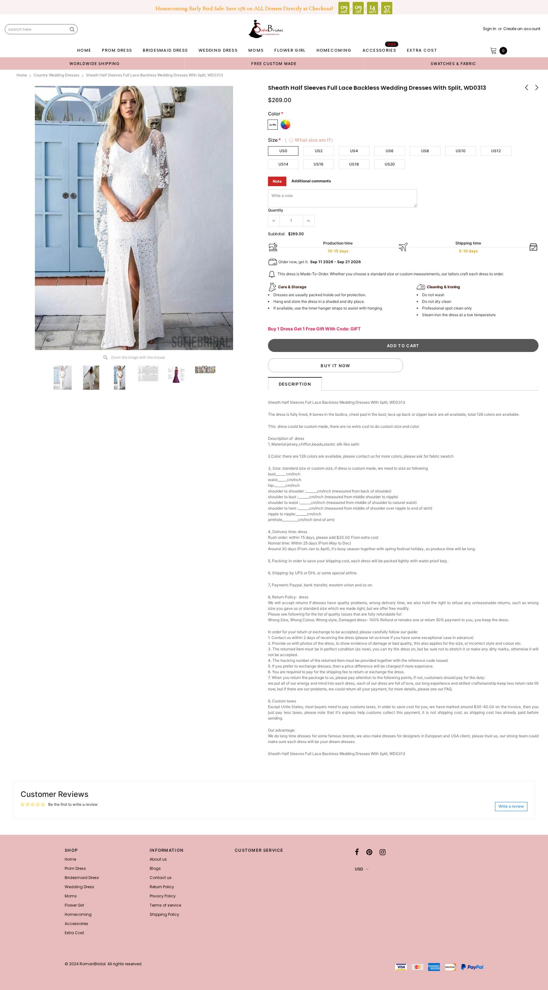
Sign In (489, 28)
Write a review (511, 806)
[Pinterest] (369, 852)
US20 (390, 164)
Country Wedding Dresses (56, 75)
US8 (425, 150)
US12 (496, 150)
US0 (283, 150)
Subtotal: (276, 234)
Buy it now (335, 365)
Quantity (275, 210)
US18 (354, 164)
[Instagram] (383, 852)
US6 (390, 150)
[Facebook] (357, 852)
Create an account (521, 28)
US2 (319, 150)
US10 (461, 150)
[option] (94, 63)
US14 (283, 164)
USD (359, 869)
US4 (354, 150)
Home (21, 75)
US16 (318, 164)
